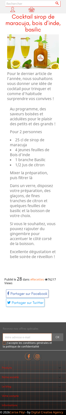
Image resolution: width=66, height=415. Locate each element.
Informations (9, 405)
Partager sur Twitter (27, 302)
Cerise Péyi (17, 412)
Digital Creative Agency (47, 412)
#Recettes (37, 279)
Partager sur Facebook (28, 293)
